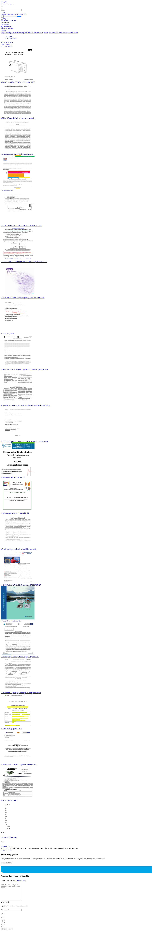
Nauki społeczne (37, 33)
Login (3, 12)
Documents (5, 837)
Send (10, 929)
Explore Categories (7, 4)
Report (3, 846)
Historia (75, 33)
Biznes (46, 33)
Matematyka (21, 33)
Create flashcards (20, 14)
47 (6, 818)
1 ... (6, 806)
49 (6, 822)
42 (6, 808)
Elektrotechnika (10, 38)
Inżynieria (52, 33)
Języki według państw (9, 33)
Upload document (7, 14)
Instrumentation (6, 46)
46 (6, 816)
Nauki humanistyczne (64, 33)
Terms (9, 850)
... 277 (7, 826)
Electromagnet (6, 44)
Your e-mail (5, 902)
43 (6, 810)
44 (6, 812)
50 (6, 824)
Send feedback (7, 863)
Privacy (4, 850)
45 (6, 814)
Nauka (28, 33)
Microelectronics (7, 42)
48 (6, 820)
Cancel (4, 929)
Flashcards (5, 21)
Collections (13, 21)
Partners (9, 846)
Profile (3, 31)
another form (20, 880)
